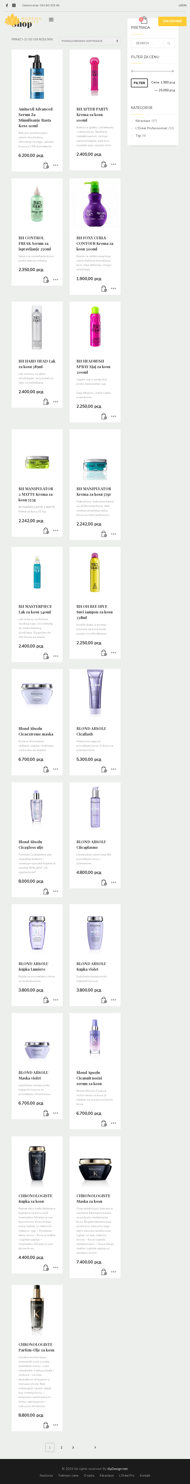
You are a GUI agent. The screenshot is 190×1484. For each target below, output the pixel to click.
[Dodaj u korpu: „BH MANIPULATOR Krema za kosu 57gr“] (104, 534)
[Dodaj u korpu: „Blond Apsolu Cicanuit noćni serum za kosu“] (104, 1123)
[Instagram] (13, 5)
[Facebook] (6, 5)
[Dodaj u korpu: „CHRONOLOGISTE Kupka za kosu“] (46, 1267)
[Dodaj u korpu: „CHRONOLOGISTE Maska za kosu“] (104, 1272)
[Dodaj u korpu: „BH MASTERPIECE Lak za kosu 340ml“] (46, 656)
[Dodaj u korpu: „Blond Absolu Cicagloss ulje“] (46, 891)
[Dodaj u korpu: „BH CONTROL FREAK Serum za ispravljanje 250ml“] (46, 280)
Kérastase (143, 121)
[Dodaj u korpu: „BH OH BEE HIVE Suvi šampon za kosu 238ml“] (104, 653)
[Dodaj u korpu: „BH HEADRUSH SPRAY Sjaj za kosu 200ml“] (104, 416)
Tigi (138, 135)
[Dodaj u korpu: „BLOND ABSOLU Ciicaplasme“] (104, 882)
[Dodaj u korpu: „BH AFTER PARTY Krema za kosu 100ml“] (104, 164)
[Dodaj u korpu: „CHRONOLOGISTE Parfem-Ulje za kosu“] (46, 1425)
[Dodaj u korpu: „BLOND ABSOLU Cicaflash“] (104, 769)
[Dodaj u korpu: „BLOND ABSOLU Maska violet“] (46, 1113)
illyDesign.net (117, 1469)
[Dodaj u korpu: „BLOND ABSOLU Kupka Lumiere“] (46, 1000)
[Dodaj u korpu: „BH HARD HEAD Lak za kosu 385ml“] (46, 402)
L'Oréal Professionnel (151, 128)
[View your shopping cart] (144, 20)
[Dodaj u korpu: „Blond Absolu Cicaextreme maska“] (46, 769)
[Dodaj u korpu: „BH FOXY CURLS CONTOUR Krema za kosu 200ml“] (104, 289)
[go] (169, 43)
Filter (139, 83)
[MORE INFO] (55, 165)
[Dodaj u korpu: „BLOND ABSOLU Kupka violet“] (104, 1000)
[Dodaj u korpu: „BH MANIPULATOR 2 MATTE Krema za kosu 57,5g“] (46, 531)
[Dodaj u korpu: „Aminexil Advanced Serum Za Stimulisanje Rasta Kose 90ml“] (46, 165)
